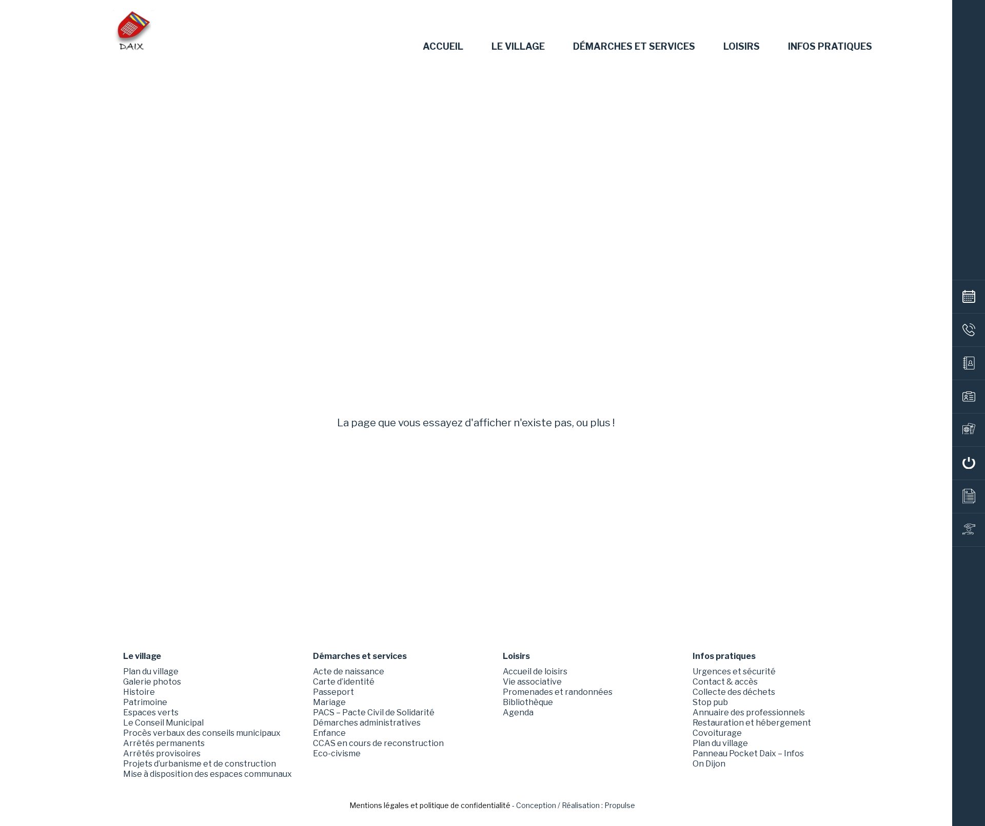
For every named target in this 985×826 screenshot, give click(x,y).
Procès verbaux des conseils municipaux (202, 733)
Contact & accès (725, 682)
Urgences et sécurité (734, 671)
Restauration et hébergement (752, 723)
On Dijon (709, 764)
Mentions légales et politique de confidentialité (429, 805)
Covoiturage (717, 733)
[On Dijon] (968, 463)
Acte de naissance (348, 671)
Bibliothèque (528, 702)
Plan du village (151, 671)
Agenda (518, 712)
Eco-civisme (337, 753)
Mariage (329, 702)
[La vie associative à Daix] (968, 529)
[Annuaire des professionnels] (968, 363)
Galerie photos (152, 682)
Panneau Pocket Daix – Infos (748, 753)
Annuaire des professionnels (749, 712)
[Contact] (968, 330)
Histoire (139, 692)
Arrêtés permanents (164, 743)
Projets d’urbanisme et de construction (199, 764)
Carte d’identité (344, 682)
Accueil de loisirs (535, 671)
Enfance (329, 733)
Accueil (443, 47)
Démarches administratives (367, 723)
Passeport (333, 692)
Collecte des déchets (734, 692)
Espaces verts (151, 712)
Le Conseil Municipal (163, 723)
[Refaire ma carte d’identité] (968, 396)
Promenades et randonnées (558, 692)
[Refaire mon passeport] (968, 430)
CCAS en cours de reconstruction (378, 743)
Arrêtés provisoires (162, 753)
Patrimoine (145, 702)
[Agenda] (968, 296)
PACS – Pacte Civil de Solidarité (374, 712)
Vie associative (532, 682)
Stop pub (710, 702)
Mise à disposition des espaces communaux (207, 774)
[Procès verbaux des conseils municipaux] (968, 496)
